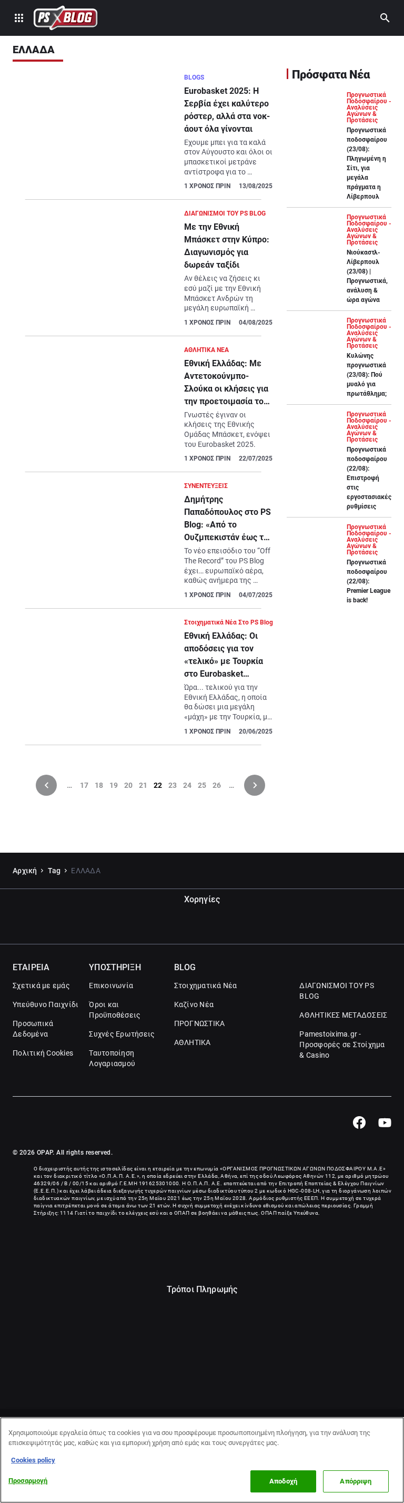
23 (172, 785)
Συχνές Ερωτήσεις (122, 1034)
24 (187, 785)
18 (99, 785)
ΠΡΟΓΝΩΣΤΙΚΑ (199, 1023)
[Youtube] (384, 1122)
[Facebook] (359, 1122)
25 (202, 785)
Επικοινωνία (111, 985)
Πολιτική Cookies (43, 1053)
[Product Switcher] (19, 18)
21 (143, 785)
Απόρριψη (355, 1481)
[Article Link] (143, 136)
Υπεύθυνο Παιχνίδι (45, 1004)
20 (128, 785)
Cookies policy (33, 1460)
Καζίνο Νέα (194, 1004)
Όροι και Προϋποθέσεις (114, 1009)
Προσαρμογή (27, 1481)
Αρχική (25, 870)
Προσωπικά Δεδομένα (33, 1028)
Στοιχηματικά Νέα (205, 985)
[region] (202, 1460)
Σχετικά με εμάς (41, 985)
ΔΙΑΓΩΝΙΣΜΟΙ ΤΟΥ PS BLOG (336, 990)
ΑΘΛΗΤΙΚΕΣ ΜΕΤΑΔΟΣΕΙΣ (343, 1015)
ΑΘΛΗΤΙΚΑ (192, 1042)
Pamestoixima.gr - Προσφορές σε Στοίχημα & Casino (342, 1044)
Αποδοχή (283, 1481)
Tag (54, 870)
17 (84, 785)
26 (217, 785)
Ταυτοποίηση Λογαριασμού (112, 1058)
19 (113, 785)
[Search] (385, 18)
